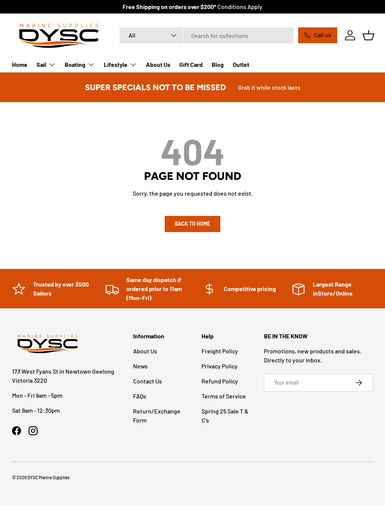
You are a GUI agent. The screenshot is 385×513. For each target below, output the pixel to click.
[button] (368, 35)
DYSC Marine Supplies (48, 477)
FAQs (139, 396)
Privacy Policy (220, 366)
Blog (218, 64)
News (140, 366)
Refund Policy (220, 381)
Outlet (241, 64)
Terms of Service (224, 396)
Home (19, 64)
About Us (158, 64)
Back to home (192, 223)
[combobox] (207, 35)
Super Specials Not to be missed (155, 87)
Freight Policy (220, 351)
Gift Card (191, 64)
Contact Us (147, 381)
